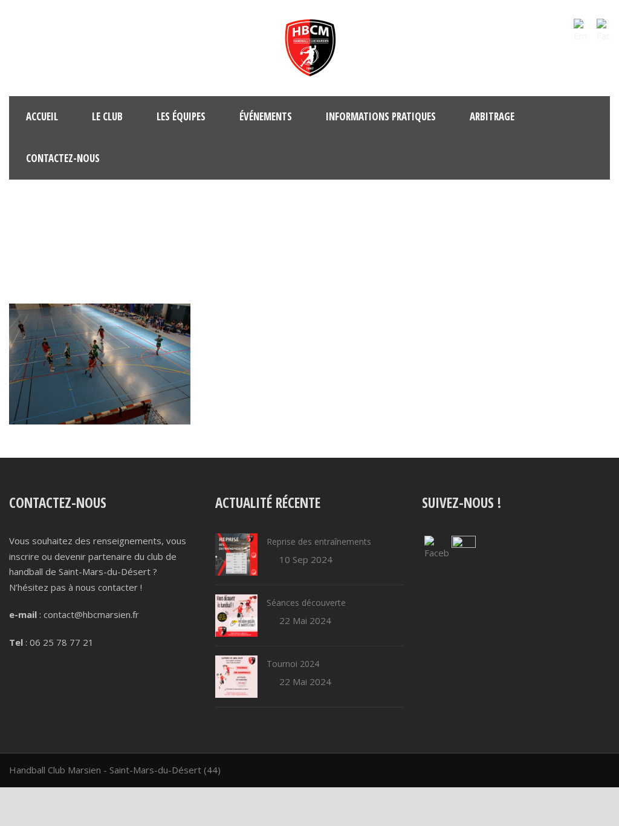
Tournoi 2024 (293, 663)
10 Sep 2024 (305, 559)
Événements (265, 116)
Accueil (42, 116)
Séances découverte (306, 602)
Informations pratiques (381, 116)
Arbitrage (492, 116)
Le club (107, 116)
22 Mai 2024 (305, 620)
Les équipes (181, 116)
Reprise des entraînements (319, 541)
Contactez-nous (63, 158)
